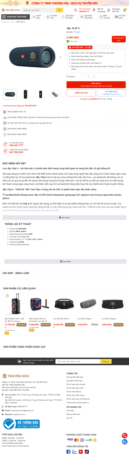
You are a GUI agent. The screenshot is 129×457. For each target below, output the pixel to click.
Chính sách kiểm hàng (75, 395)
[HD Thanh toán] (52, 16)
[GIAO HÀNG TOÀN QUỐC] (88, 16)
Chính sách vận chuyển (75, 384)
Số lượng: (71, 76)
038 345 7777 (16, 145)
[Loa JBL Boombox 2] (64, 304)
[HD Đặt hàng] (37, 16)
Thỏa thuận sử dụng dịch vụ (77, 402)
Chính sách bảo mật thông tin (78, 399)
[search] (59, 10)
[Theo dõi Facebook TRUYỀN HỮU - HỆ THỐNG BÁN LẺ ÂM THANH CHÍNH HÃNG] (68, 451)
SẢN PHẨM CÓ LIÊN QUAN (19, 288)
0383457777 (84, 11)
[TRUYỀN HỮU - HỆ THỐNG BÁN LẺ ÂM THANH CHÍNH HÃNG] (10, 10)
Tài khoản (116, 9)
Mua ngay (21, 325)
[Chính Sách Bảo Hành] (69, 16)
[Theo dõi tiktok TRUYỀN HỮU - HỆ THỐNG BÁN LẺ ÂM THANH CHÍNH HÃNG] (87, 451)
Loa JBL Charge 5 (109, 318)
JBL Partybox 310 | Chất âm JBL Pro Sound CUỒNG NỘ (14, 321)
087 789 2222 (16, 152)
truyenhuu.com (19, 414)
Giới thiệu (70, 410)
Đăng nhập (115, 11)
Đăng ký (106, 361)
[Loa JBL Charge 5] (113, 304)
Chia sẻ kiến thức (73, 414)
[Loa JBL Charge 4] (88, 304)
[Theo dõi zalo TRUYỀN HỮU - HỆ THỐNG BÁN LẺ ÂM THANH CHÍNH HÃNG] (74, 451)
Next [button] (60, 57)
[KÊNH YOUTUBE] (105, 16)
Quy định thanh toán (74, 381)
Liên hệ (69, 418)
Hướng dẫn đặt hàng (74, 377)
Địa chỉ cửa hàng (101, 10)
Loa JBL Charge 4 (85, 318)
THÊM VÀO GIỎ (81, 93)
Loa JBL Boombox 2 (61, 318)
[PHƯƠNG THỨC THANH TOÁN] (81, 440)
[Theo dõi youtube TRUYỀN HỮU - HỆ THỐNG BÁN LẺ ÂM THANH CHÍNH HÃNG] (81, 451)
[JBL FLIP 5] (33, 57)
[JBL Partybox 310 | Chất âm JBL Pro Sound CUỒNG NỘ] (16, 304)
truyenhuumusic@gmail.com (22, 410)
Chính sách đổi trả (73, 391)
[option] (33, 57)
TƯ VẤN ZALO (111, 92)
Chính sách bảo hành (75, 388)
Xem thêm (66, 217)
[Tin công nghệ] (121, 16)
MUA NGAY (96, 84)
